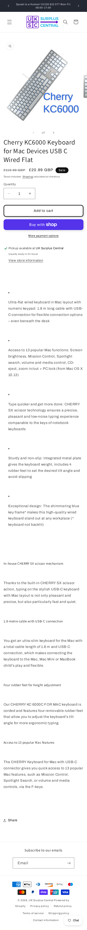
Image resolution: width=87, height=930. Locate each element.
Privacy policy (39, 906)
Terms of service (33, 913)
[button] (9, 22)
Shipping (28, 176)
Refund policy (63, 906)
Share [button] (12, 820)
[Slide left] (33, 133)
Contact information (46, 920)
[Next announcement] (78, 6)
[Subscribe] (69, 863)
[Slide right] (53, 133)
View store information (25, 260)
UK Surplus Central (41, 900)
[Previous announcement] (8, 6)
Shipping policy (58, 913)
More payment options (43, 235)
